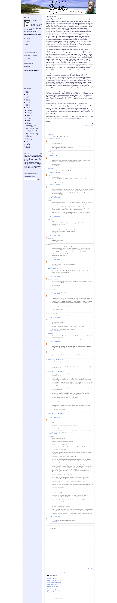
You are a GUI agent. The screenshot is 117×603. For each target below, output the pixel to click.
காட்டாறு (49, 333)
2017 (27, 92)
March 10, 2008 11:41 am (55, 148)
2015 (27, 96)
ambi (49, 140)
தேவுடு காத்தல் (27, 66)
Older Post (48, 568)
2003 (27, 147)
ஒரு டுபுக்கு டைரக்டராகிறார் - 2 (54, 584)
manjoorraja (50, 289)
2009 (27, 105)
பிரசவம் (25, 47)
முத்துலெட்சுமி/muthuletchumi (54, 174)
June (28, 118)
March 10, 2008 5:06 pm (55, 276)
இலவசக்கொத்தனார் (52, 157)
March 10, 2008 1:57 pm (55, 197)
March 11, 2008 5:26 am (55, 356)
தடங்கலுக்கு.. (50, 588)
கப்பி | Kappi (50, 168)
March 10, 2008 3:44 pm (55, 259)
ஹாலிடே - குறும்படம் (52, 578)
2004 (27, 146)
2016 (27, 94)
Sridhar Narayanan (52, 268)
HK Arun (49, 296)
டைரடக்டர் (87, 125)
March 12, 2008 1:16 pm (55, 516)
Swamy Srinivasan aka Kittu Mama (55, 371)
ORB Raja (50, 420)
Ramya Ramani (51, 262)
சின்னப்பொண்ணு (51, 313)
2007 (27, 141)
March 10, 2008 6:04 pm (55, 330)
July (28, 117)
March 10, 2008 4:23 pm (55, 265)
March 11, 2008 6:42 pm (55, 410)
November (29, 110)
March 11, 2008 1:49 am (55, 349)
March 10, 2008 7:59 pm (55, 341)
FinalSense (61, 598)
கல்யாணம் (26, 44)
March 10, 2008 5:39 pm (55, 293)
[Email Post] (92, 123)
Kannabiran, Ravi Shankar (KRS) (54, 359)
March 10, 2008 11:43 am (55, 155)
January (29, 139)
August (28, 115)
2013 (27, 99)
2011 (27, 102)
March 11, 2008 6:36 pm (55, 398)
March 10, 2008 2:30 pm (55, 216)
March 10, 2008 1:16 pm (55, 184)
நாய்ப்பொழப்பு (27, 41)
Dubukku (50, 344)
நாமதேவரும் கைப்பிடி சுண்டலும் (30, 52)
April (28, 121)
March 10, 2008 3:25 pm (55, 241)
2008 (27, 107)
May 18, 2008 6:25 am (54, 521)
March (28, 123)
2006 (27, 143)
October (29, 112)
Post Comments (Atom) (59, 572)
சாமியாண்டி (26, 49)
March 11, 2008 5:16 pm (55, 368)
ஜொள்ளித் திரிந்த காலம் (29, 38)
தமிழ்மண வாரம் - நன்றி (52, 586)
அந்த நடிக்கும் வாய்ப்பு (63, 118)
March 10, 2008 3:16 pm (55, 235)
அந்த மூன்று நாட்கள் (28, 58)
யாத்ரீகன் (50, 238)
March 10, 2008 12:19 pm (55, 165)
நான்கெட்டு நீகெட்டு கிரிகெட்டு (30, 55)
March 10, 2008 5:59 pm (55, 317)
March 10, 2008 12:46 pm (55, 172)
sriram (49, 219)
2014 (27, 97)
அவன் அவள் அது (30, 126)
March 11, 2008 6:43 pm (55, 417)
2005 (27, 144)
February (29, 138)
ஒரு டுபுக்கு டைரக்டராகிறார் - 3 (54, 580)
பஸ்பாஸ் (36, 173)
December (29, 109)
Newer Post (91, 568)
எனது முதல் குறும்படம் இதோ (54, 582)
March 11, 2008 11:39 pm (55, 433)
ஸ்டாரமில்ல (91, 125)
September (29, 113)
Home (69, 568)
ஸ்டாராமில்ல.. (29, 136)
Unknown (50, 151)
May (28, 120)
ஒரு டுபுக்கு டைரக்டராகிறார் (54, 19)
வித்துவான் (26, 60)
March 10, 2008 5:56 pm (55, 310)
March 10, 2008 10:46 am (55, 138)
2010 (27, 104)
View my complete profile (30, 31)
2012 (27, 100)
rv (48, 200)
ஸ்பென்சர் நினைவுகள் (28, 63)
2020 (27, 91)
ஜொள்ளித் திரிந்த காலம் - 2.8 (54, 591)
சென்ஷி (49, 134)
